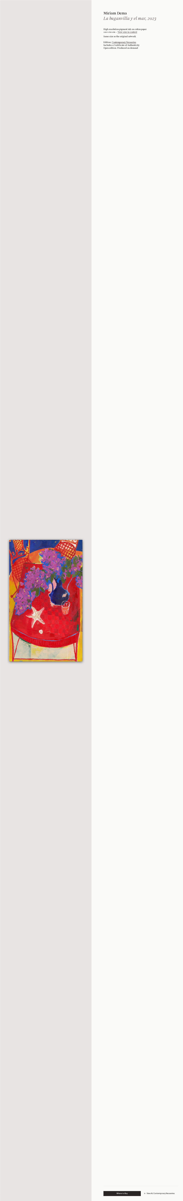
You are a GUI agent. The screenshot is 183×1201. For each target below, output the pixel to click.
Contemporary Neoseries (124, 42)
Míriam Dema (115, 13)
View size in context (127, 32)
